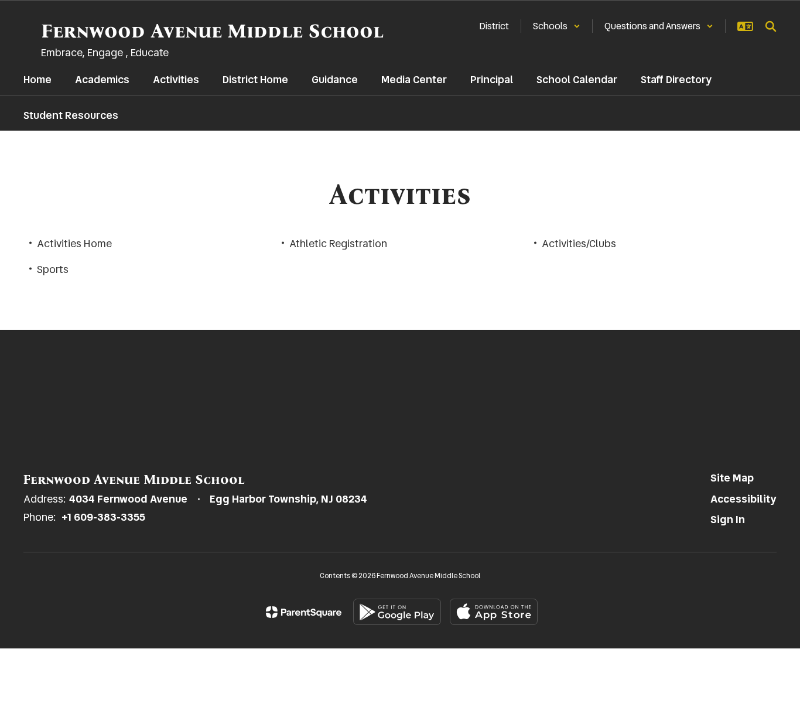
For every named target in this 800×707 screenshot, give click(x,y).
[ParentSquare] (303, 612)
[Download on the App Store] (494, 612)
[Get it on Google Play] (397, 612)
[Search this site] (771, 26)
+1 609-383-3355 (103, 517)
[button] (556, 26)
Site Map (732, 478)
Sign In (727, 519)
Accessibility (743, 499)
